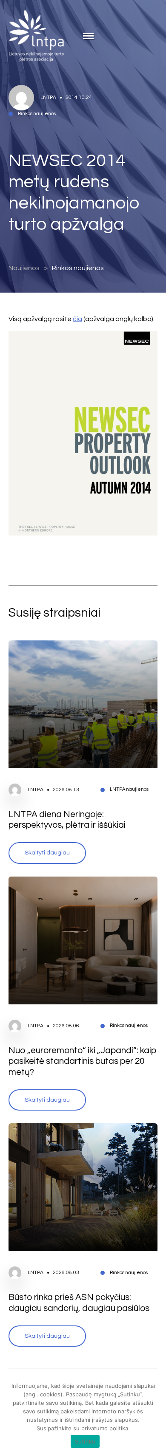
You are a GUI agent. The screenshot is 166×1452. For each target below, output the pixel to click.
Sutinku (85, 1441)
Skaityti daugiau (47, 852)
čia (77, 319)
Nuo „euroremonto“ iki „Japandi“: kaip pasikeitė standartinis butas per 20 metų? (83, 1061)
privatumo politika (104, 1428)
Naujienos (24, 268)
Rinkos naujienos (78, 268)
